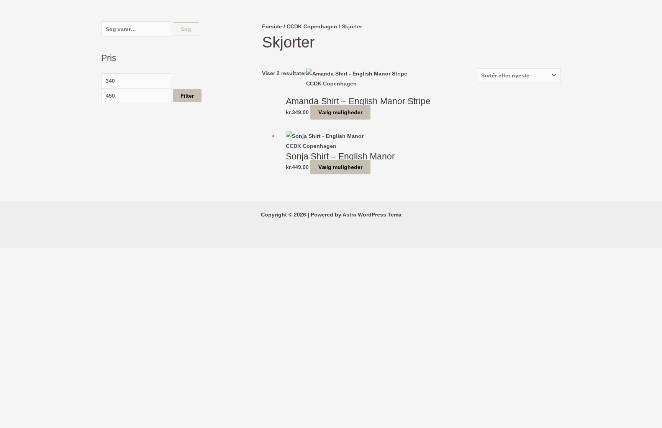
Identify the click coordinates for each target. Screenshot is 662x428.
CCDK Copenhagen (312, 26)
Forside (272, 26)
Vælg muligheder (340, 112)
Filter (187, 96)
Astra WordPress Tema (371, 215)
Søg (186, 29)
